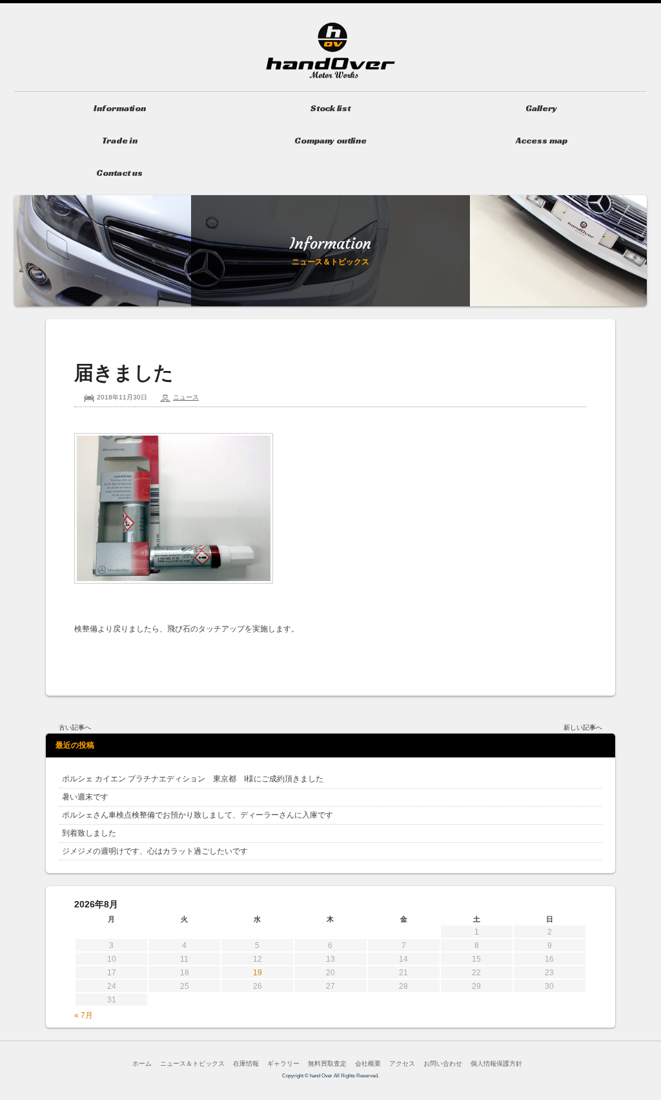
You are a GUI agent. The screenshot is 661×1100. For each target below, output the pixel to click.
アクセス (402, 1063)
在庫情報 (246, 1063)
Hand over (330, 50)
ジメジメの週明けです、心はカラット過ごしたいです (155, 851)
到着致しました (89, 833)
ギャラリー (283, 1063)
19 (257, 972)
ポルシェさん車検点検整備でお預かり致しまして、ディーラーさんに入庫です (197, 815)
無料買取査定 (327, 1063)
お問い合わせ (442, 1063)
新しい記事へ (583, 727)
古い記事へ (75, 727)
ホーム (142, 1063)
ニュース (186, 397)
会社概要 (368, 1063)
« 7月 (83, 1015)
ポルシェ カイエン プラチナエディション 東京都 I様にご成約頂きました (192, 778)
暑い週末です (85, 796)
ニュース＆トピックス (192, 1063)
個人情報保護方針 (496, 1063)
